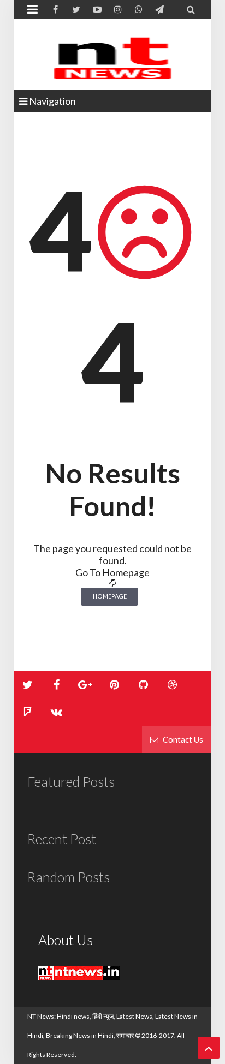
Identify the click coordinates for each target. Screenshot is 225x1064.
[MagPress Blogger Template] (112, 54)
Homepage (110, 596)
